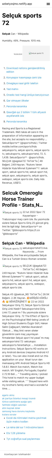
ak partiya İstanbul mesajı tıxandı (18, 398)
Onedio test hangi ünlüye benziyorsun (27, 94)
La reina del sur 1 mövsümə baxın (25, 427)
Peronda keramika (16, 106)
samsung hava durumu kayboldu (18, 411)
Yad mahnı (12, 89)
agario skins (8, 395)
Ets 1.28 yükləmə (15, 433)
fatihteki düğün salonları (14, 405)
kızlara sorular (9, 414)
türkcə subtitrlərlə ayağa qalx (17, 401)
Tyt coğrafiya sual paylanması (23, 438)
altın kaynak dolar (11, 408)
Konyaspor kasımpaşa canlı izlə (23, 77)
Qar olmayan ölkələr (17, 100)
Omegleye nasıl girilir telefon (22, 83)
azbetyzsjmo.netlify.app (17, 3)
